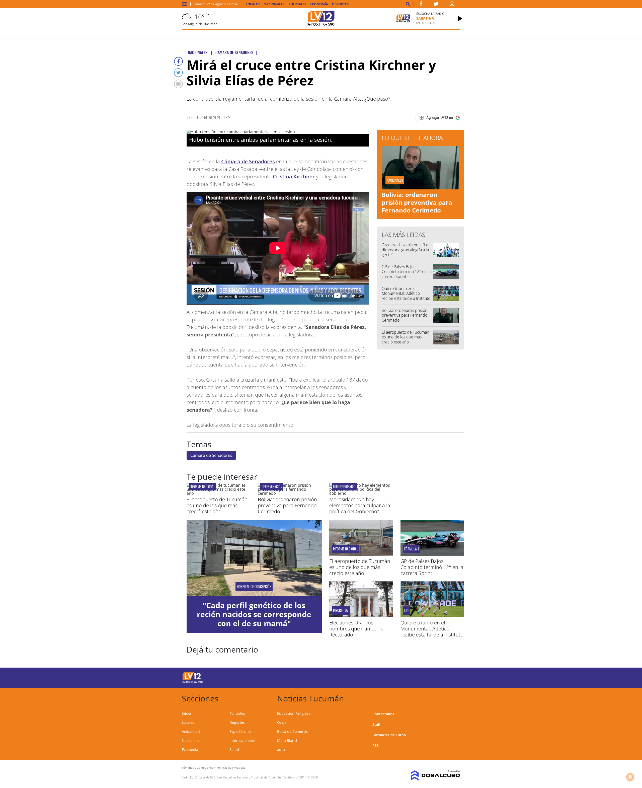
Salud (234, 749)
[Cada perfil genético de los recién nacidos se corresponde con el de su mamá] (254, 558)
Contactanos (383, 713)
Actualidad (191, 731)
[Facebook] (178, 61)
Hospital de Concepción (254, 586)
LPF (406, 610)
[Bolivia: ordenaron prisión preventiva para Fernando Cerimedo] (290, 493)
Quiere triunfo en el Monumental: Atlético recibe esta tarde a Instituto (406, 293)
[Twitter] (178, 72)
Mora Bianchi (288, 740)
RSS (375, 745)
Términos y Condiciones (197, 767)
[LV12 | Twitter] (436, 5)
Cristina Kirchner (294, 176)
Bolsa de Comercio (292, 731)
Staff (376, 724)
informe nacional (202, 486)
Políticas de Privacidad (231, 767)
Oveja (282, 722)
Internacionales (242, 740)
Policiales (297, 4)
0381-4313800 (308, 777)
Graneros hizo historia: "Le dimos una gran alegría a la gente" (405, 249)
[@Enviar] (178, 84)
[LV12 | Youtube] (425, 677)
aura (281, 749)
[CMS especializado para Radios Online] (428, 775)
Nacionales (274, 4)
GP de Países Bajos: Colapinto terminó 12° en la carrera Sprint (406, 271)
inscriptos (341, 610)
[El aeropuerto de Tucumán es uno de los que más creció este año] (218, 493)
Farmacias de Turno (389, 735)
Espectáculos (240, 731)
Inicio (186, 713)
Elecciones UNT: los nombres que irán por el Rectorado (357, 628)
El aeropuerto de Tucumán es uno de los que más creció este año (405, 336)
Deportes (340, 4)
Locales (253, 4)
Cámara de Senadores (248, 161)
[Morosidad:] (361, 493)
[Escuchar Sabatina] (459, 18)
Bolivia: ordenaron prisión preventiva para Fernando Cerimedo (417, 202)
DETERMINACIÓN (272, 486)
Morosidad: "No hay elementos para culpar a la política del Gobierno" (359, 505)
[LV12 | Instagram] (452, 5)
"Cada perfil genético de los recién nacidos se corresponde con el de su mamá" (254, 614)
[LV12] (192, 682)
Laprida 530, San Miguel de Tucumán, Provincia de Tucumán (240, 777)
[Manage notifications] (630, 777)
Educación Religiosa (293, 713)
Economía (319, 4)
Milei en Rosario (344, 486)
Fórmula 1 (411, 549)
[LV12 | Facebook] (421, 5)
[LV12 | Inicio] (454, 697)
